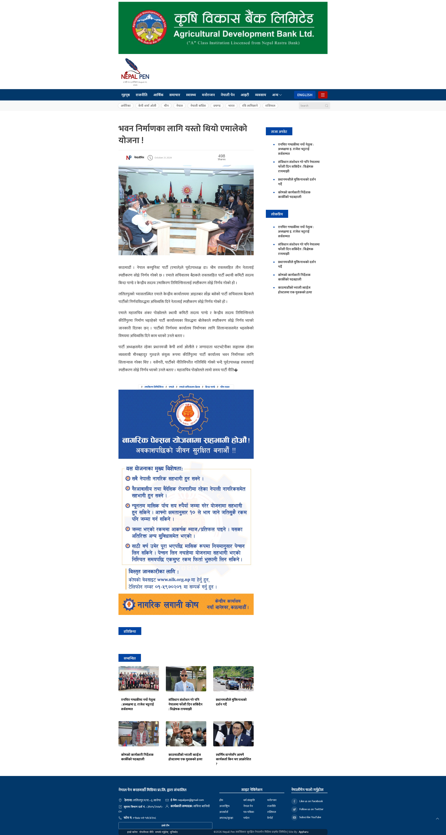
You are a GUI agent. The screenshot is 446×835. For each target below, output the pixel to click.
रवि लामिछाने (250, 105)
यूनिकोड (174, 831)
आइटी (245, 94)
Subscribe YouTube (310, 817)
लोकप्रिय (277, 214)
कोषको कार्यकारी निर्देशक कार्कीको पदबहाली (137, 757)
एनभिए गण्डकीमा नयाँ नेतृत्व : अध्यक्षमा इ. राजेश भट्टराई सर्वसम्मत (138, 704)
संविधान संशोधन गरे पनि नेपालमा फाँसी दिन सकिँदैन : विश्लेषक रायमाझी (185, 704)
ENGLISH (304, 94)
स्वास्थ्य (191, 94)
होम (221, 800)
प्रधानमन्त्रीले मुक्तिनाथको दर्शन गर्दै (231, 702)
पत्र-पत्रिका (248, 812)
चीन (166, 105)
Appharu (303, 832)
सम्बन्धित (130, 658)
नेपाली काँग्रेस (198, 105)
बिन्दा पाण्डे (210, 387)
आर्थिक (158, 94)
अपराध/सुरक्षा (226, 818)
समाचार (174, 94)
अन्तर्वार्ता (223, 812)
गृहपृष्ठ (125, 94)
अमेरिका (126, 105)
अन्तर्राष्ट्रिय (224, 806)
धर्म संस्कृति (249, 800)
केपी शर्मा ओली (147, 105)
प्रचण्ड (217, 105)
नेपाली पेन (228, 94)
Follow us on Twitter (311, 809)
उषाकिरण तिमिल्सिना (154, 387)
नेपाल (179, 105)
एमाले (171, 387)
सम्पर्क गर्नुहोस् (161, 831)
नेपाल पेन (248, 806)
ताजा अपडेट (279, 132)
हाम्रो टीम (165, 826)
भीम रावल (224, 387)
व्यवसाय (260, 94)
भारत (231, 105)
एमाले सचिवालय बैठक (189, 387)
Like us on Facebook (311, 801)
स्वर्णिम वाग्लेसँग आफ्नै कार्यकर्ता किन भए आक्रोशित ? (233, 759)
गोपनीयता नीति (146, 831)
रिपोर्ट (270, 818)
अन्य (275, 94)
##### (185, 387)
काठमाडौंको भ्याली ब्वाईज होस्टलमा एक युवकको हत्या (185, 757)
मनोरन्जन (208, 94)
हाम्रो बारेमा (132, 831)
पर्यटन (246, 818)
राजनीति (141, 94)
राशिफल (270, 105)
